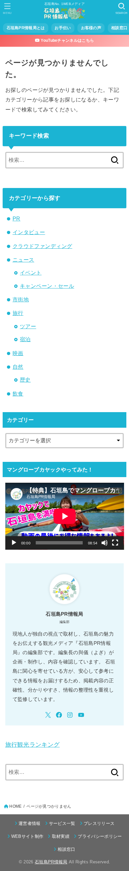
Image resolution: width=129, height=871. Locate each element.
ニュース (23, 260)
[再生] (14, 542)
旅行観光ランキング (32, 744)
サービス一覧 (62, 823)
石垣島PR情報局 (51, 861)
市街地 (21, 299)
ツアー (28, 326)
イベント (31, 273)
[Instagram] (70, 715)
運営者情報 (30, 823)
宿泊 (25, 339)
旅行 (18, 313)
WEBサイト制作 (27, 836)
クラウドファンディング (42, 246)
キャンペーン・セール (47, 286)
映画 (18, 353)
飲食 (18, 394)
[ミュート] (104, 542)
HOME (15, 806)
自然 (18, 367)
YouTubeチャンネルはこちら (67, 40)
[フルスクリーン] (115, 542)
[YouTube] (81, 715)
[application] (64, 516)
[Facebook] (59, 715)
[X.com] (48, 715)
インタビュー (29, 232)
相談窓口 (66, 849)
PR (17, 218)
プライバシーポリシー (100, 836)
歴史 (25, 380)
